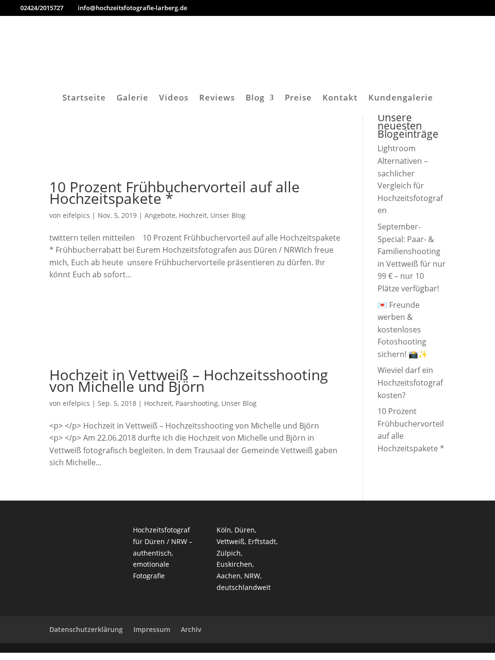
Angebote (160, 215)
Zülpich (229, 553)
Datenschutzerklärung (86, 629)
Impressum (151, 629)
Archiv (191, 629)
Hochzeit (193, 215)
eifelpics (76, 215)
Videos (174, 98)
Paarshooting (196, 403)
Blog (255, 98)
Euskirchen (234, 564)
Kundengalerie (400, 98)
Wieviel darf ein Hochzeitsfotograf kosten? (410, 382)
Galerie (132, 98)
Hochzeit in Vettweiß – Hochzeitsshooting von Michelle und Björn (188, 380)
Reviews (217, 98)
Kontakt (340, 98)
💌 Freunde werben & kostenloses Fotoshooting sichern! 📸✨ (403, 329)
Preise (298, 98)
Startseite (84, 98)
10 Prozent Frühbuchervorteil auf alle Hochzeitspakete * (174, 192)
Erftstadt (262, 541)
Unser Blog (228, 215)
